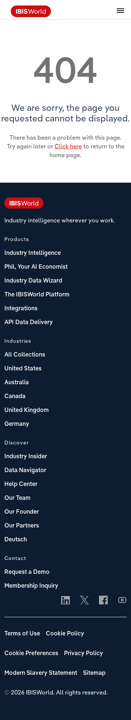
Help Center (20, 484)
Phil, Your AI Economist (36, 267)
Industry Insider (25, 457)
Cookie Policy (65, 634)
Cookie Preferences (31, 654)
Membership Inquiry (31, 586)
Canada (14, 397)
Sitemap (94, 673)
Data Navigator (25, 471)
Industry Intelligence (32, 253)
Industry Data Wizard (33, 281)
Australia (16, 383)
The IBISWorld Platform (37, 295)
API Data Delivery (28, 323)
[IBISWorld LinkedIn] (65, 601)
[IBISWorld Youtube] (122, 601)
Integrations (20, 309)
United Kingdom (26, 410)
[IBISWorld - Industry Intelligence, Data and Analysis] (30, 15)
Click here (68, 146)
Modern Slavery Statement (40, 673)
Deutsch (15, 540)
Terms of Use (22, 634)
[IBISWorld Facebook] (103, 601)
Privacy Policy (83, 654)
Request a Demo (26, 572)
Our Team (17, 498)
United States (22, 369)
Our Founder (21, 512)
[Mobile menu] (120, 14)
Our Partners (21, 526)
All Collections (24, 355)
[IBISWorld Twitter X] (84, 601)
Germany (16, 424)
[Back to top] (115, 703)
